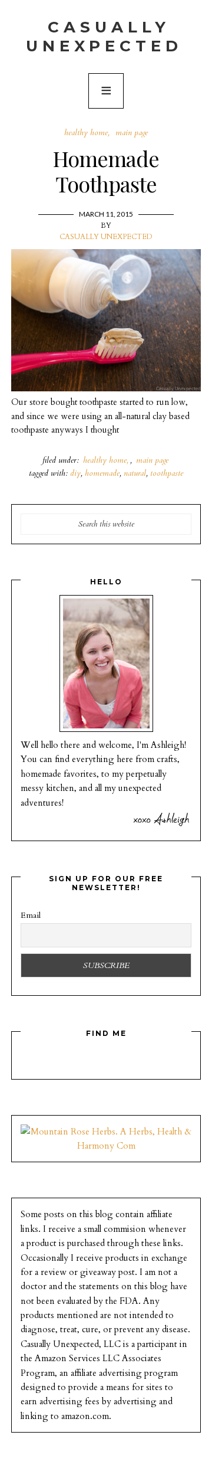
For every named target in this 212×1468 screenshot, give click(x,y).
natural (135, 473)
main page (131, 132)
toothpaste (166, 473)
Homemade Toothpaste (106, 171)
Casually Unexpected (104, 36)
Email (31, 915)
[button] (106, 91)
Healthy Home (86, 132)
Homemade (102, 473)
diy (75, 473)
